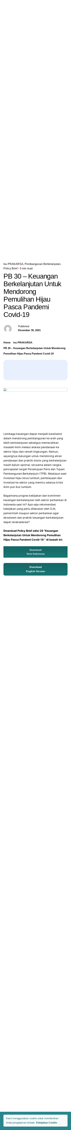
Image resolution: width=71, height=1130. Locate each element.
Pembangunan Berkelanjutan (42, 264)
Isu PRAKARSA (13, 264)
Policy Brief (10, 268)
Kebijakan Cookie (46, 1122)
